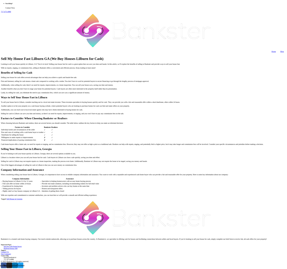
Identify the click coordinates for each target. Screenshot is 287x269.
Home (274, 52)
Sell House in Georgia (14, 199)
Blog (282, 52)
